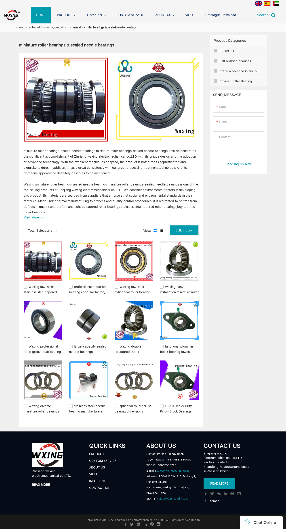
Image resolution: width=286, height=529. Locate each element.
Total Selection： (40, 230)
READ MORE (219, 483)
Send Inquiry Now (239, 164)
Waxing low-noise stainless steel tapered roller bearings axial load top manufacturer (42, 294)
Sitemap (213, 501)
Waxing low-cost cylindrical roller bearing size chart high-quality (132, 291)
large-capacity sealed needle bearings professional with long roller (88, 353)
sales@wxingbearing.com (173, 470)
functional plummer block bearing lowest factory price (176, 351)
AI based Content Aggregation (48, 27)
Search (264, 15)
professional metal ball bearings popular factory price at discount (88, 291)
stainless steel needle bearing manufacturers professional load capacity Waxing (87, 413)
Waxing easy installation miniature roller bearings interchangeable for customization (179, 294)
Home (19, 27)
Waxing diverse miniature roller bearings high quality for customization (41, 413)
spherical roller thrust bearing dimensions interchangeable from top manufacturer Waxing (133, 413)
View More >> (34, 217)
